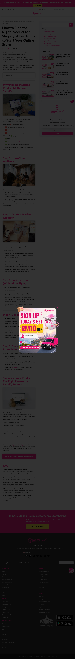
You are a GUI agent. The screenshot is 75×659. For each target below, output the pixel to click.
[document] (37, 329)
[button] (57, 307)
